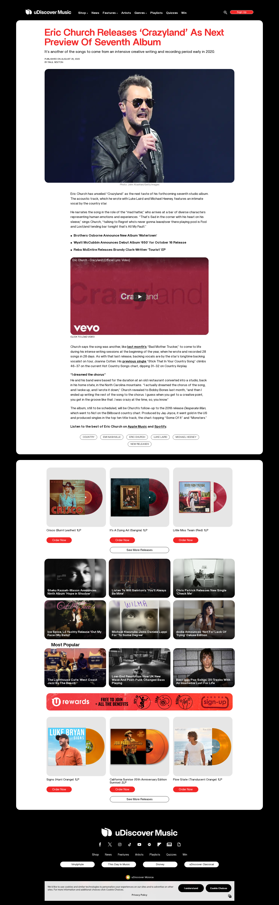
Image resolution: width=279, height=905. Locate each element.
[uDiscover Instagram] (119, 844)
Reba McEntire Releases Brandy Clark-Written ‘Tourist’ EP (120, 250)
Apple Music (137, 426)
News (95, 12)
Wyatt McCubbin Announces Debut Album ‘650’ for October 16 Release (130, 242)
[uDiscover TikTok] (129, 844)
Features (109, 12)
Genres (139, 12)
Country (89, 437)
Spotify (160, 426)
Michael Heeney (186, 437)
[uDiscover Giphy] (179, 844)
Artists (126, 12)
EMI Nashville (112, 437)
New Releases (140, 444)
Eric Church (137, 437)
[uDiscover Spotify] (149, 844)
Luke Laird (160, 437)
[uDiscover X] (110, 844)
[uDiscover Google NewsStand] (169, 844)
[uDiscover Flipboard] (159, 844)
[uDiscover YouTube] (139, 844)
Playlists (156, 12)
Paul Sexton (55, 62)
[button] (76, 505)
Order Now (59, 540)
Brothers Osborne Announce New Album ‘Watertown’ (115, 235)
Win (184, 12)
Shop (82, 12)
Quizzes (172, 12)
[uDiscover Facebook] (100, 844)
